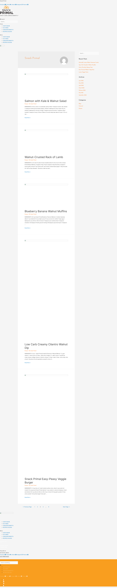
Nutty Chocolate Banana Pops (86, 67)
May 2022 (81, 83)
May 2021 (81, 92)
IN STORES (5, 27)
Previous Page (27, 506)
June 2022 (81, 80)
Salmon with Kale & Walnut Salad (45, 101)
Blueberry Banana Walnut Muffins (46, 211)
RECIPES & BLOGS (7, 31)
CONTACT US (3, 541)
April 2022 (81, 85)
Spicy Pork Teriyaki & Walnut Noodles (87, 64)
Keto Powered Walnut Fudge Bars (86, 69)
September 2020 (83, 95)
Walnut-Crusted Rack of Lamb (44, 157)
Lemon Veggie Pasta (83, 72)
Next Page (66, 506)
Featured (81, 106)
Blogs (80, 103)
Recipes (26, 103)
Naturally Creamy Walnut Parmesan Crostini (89, 62)
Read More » (28, 117)
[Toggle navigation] (2, 560)
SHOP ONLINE (6, 26)
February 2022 (82, 90)
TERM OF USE (3, 547)
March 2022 (81, 87)
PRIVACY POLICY (4, 545)
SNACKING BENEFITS (8, 29)
